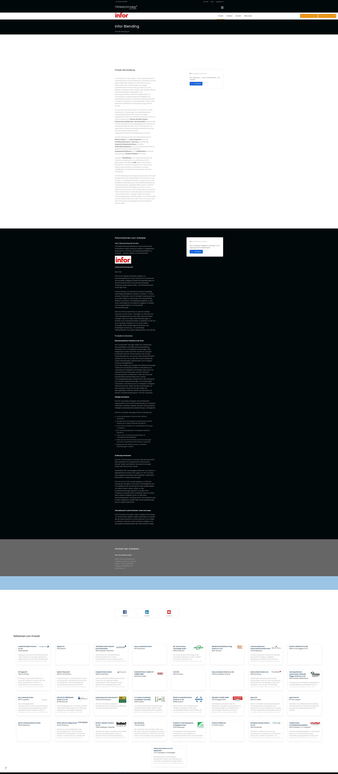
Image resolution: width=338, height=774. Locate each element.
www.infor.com (120, 568)
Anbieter (229, 16)
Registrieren (220, 2)
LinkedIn (146, 616)
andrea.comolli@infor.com (124, 566)
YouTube (169, 616)
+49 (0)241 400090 (121, 2)
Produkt (220, 16)
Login (212, 2)
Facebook (125, 616)
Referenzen (248, 16)
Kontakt (205, 2)
